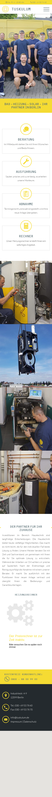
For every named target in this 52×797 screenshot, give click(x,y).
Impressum (16, 721)
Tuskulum (21, 9)
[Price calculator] (26, 628)
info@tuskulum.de (20, 717)
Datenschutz (29, 721)
